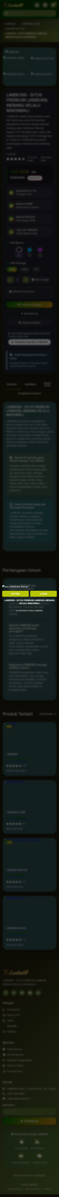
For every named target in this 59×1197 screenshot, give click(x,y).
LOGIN (43, 593)
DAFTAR (15, 593)
